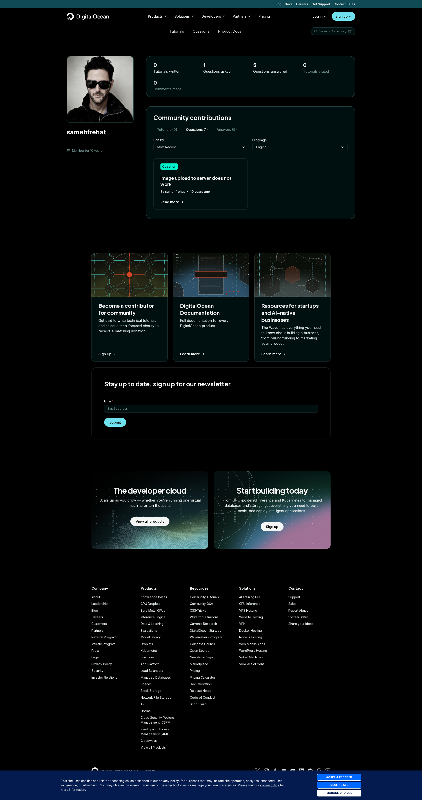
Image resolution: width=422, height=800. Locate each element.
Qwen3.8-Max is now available (91, 4)
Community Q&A (201, 604)
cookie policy (269, 785)
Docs (289, 4)
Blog (278, 4)
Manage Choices (339, 792)
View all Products (153, 747)
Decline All (339, 785)
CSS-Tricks (198, 610)
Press (95, 650)
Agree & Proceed (339, 777)
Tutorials (176, 31)
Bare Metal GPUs (153, 610)
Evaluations (149, 630)
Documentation (201, 684)
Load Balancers (152, 670)
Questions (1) (197, 129)
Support (294, 597)
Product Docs (229, 31)
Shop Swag (198, 704)
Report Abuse (298, 610)
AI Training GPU (250, 597)
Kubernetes (149, 650)
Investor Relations (104, 677)
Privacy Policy (101, 664)
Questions (201, 31)
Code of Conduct (202, 697)
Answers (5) (226, 129)
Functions (148, 657)
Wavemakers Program (206, 637)
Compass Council (202, 644)
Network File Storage (156, 697)
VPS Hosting (248, 610)
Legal (95, 657)
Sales (292, 604)
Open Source (199, 650)
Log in (318, 16)
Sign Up (104, 354)
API (143, 704)
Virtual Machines (251, 657)
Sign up (341, 16)
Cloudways (149, 741)
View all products (150, 521)
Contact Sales (344, 4)
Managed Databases (156, 677)
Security (97, 670)
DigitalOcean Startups (205, 630)
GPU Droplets (150, 604)
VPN (242, 624)
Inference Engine (153, 617)
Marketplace (199, 664)
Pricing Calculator (202, 677)
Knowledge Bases (154, 597)
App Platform (150, 664)
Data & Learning (152, 624)
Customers (99, 624)
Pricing (195, 670)
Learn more (190, 354)
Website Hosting (251, 617)
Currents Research (203, 624)
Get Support (321, 4)
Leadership (99, 604)
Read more (169, 202)
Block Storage (151, 691)
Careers (302, 4)
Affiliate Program (103, 644)
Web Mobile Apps (252, 644)
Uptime (146, 711)
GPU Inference (249, 604)
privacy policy (169, 781)
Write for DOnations (204, 617)
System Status (298, 617)
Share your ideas (300, 624)
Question (169, 166)
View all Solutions (251, 664)
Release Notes (200, 691)
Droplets (147, 644)
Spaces (146, 684)
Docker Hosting (250, 630)
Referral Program (103, 637)
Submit (115, 422)
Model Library (151, 637)
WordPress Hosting (253, 650)
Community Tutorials (204, 597)
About (95, 597)
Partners (97, 630)
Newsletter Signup (203, 657)
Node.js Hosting (250, 637)
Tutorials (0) (167, 129)
